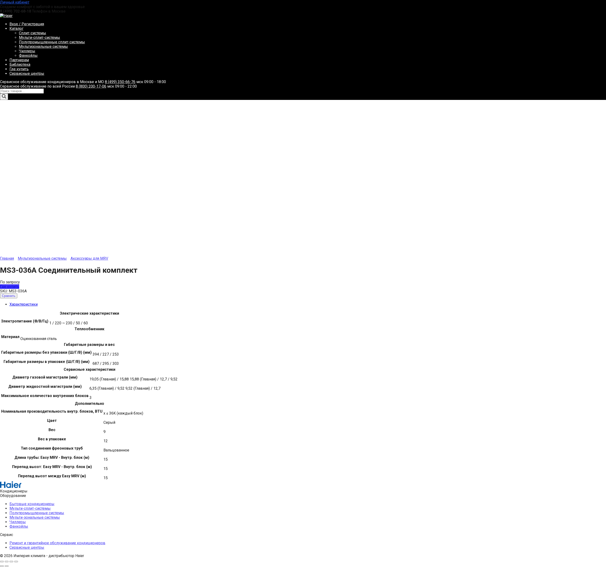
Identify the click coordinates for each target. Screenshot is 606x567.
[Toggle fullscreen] (11, 561)
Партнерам (19, 60)
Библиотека (19, 64)
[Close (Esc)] (2, 561)
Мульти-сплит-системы (39, 37)
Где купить (19, 69)
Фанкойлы (28, 55)
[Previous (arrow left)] (2, 566)
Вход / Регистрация (26, 24)
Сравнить (8, 296)
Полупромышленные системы (36, 513)
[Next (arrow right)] (7, 566)
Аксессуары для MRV (89, 258)
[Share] (7, 561)
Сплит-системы (32, 33)
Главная (7, 258)
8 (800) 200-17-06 (91, 86)
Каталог (16, 28)
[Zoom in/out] (16, 561)
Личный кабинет (14, 2)
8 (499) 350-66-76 (120, 82)
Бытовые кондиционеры (31, 504)
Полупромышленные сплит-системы (52, 42)
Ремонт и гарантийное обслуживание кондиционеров (57, 543)
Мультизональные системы (43, 46)
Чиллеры (27, 51)
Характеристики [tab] (23, 304)
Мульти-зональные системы (34, 517)
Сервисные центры (26, 73)
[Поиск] (4, 97)
